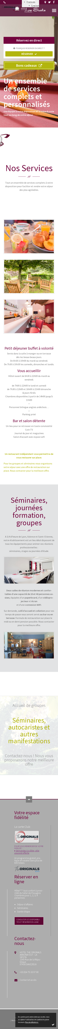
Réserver (27, 54)
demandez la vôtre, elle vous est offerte (26, 851)
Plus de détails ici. (32, 1022)
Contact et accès (28, 979)
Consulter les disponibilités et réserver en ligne (28, 920)
